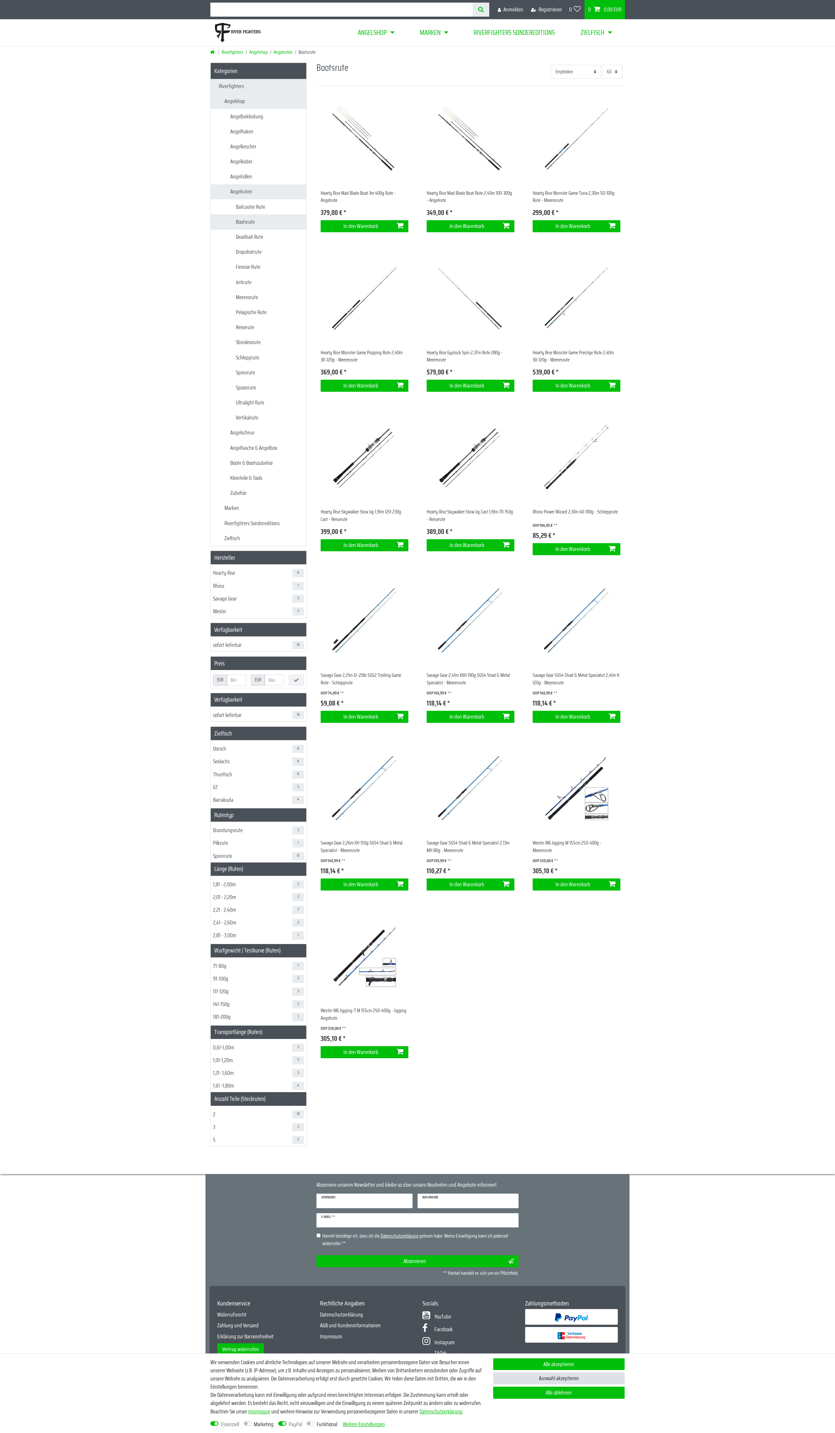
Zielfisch (592, 32)
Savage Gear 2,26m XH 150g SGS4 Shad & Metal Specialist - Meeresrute (361, 846)
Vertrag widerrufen (240, 1349)
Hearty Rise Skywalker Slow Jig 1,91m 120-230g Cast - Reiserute (361, 515)
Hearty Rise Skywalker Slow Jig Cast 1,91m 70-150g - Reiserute (470, 515)
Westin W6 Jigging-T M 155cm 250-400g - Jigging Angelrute (363, 1014)
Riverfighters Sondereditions (514, 32)
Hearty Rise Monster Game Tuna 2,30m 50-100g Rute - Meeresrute (574, 197)
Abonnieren (414, 1261)
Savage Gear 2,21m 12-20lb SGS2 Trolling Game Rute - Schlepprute (361, 679)
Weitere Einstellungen (364, 1424)
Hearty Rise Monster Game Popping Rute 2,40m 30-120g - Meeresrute (361, 356)
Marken (430, 32)
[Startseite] (213, 52)
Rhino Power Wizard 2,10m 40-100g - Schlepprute (575, 512)
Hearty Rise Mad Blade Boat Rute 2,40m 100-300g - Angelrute (469, 197)
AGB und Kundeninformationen (350, 1325)
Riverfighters (232, 52)
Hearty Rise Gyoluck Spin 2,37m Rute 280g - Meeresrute (465, 356)
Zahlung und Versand (238, 1325)
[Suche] (481, 10)
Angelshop (372, 32)
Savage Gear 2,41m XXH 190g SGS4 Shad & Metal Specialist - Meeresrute (468, 679)
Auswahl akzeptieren (559, 1378)
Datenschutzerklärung (341, 1314)
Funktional (327, 1424)
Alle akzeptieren (558, 1364)
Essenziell (230, 1424)
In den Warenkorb (360, 226)
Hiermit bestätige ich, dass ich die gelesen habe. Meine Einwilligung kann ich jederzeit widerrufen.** (415, 1239)
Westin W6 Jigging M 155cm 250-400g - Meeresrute (567, 846)
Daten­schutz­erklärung (441, 1411)
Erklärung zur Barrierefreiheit (245, 1336)
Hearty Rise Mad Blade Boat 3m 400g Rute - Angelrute (358, 197)
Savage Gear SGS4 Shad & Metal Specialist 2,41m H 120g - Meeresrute (576, 679)
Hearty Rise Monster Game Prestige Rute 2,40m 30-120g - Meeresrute (573, 356)
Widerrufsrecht (232, 1314)
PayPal (295, 1424)
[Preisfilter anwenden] (296, 680)
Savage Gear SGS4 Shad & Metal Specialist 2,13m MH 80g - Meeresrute (468, 846)
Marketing (264, 1424)
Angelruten (283, 52)
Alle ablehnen (559, 1392)
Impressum (331, 1336)
